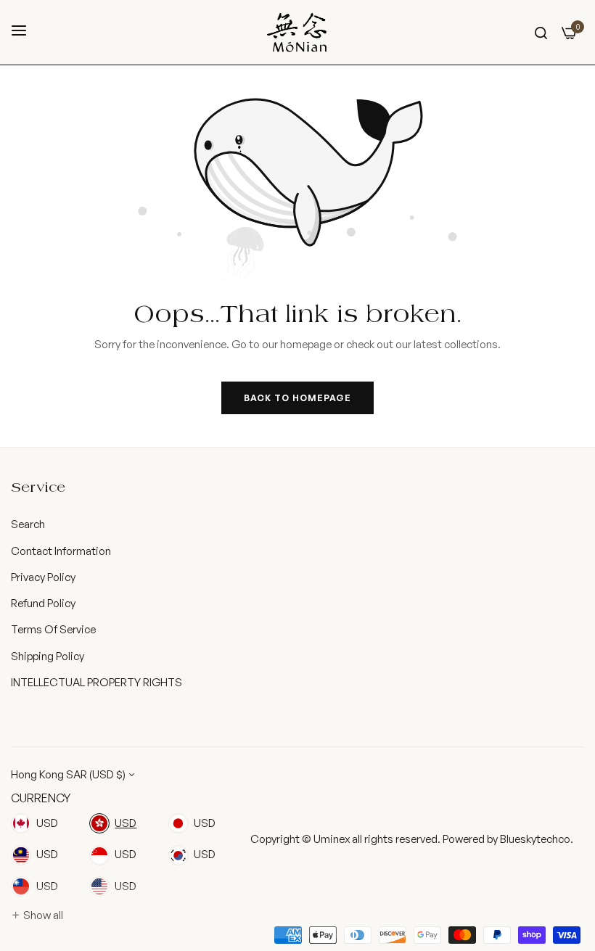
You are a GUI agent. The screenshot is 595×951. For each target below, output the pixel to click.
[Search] (541, 31)
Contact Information (61, 551)
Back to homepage (297, 397)
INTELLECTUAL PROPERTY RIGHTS (96, 682)
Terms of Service (53, 629)
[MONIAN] (297, 32)
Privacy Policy (43, 577)
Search (28, 524)
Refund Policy (43, 603)
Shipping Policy (47, 656)
